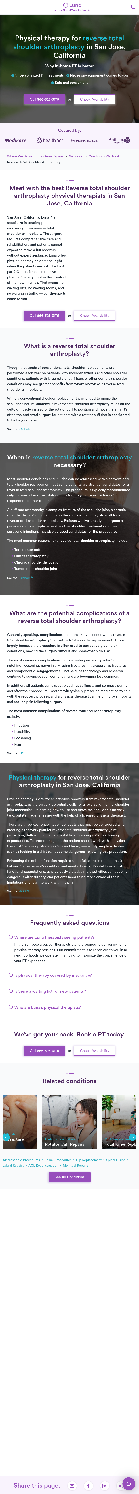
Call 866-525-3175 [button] (44, 99)
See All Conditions (70, 1177)
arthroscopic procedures (22, 1160)
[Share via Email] (72, 1485)
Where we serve (19, 156)
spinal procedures (58, 1160)
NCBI (23, 753)
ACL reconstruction (43, 1165)
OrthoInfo (26, 429)
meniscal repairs (75, 1165)
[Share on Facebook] (88, 1485)
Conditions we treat (104, 156)
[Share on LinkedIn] (104, 1485)
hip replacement (89, 1160)
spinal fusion (116, 1160)
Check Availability (94, 99)
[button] (11, 7)
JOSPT (24, 891)
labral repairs (14, 1165)
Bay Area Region (51, 156)
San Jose (75, 156)
